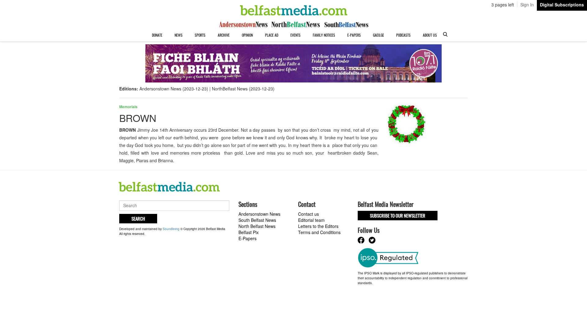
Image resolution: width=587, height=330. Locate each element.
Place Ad (271, 35)
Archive (224, 35)
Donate (157, 35)
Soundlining (171, 229)
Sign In (527, 5)
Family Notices (324, 35)
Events (295, 35)
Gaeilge (378, 35)
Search (138, 218)
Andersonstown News (259, 214)
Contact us (308, 214)
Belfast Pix (248, 232)
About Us (430, 35)
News (179, 35)
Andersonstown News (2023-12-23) (173, 89)
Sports (200, 35)
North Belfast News (256, 226)
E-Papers (354, 35)
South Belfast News (257, 220)
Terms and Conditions (319, 232)
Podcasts (403, 35)
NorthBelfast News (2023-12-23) (243, 89)
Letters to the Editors (318, 226)
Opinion (247, 35)
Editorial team (311, 220)
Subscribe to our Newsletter (397, 215)
